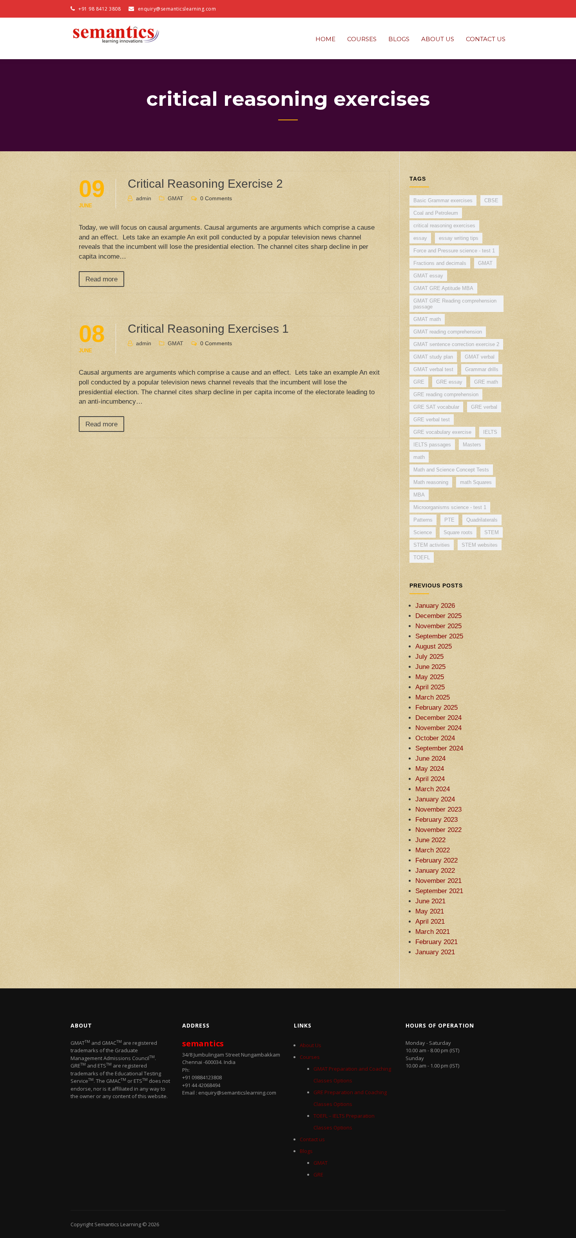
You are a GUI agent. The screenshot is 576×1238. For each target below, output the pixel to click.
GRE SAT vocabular (436, 407)
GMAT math (427, 319)
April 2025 (430, 687)
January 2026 (435, 605)
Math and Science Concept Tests (451, 470)
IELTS (490, 432)
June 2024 (430, 758)
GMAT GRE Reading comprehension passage (454, 304)
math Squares (476, 482)
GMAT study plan (433, 357)
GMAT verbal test (433, 369)
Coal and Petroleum (435, 213)
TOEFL (421, 557)
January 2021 (435, 951)
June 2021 (430, 900)
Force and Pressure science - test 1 (454, 251)
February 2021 (436, 941)
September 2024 (439, 748)
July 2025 (429, 656)
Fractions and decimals (439, 263)
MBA (419, 495)
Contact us (485, 39)
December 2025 (438, 615)
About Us (437, 39)
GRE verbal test (431, 419)
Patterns (423, 520)
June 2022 (430, 839)
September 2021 (439, 890)
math (419, 457)
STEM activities (431, 545)
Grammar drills (481, 369)
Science (422, 532)
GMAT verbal (479, 357)
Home (325, 39)
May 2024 (429, 768)
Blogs (398, 39)
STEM (491, 532)
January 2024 (435, 799)
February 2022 (436, 860)
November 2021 (438, 880)
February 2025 (436, 707)
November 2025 (438, 625)
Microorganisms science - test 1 (449, 507)
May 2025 (429, 676)
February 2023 (436, 819)
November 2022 (438, 829)
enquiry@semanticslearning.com (177, 8)
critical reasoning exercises (444, 225)
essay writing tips (458, 238)
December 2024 (438, 717)
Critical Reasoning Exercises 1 (208, 328)
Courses (362, 39)
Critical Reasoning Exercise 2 (205, 183)
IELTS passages (432, 445)
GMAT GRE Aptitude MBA (443, 288)
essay (420, 238)
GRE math (486, 382)
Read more (101, 279)
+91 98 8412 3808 (99, 8)
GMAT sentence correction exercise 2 (456, 344)
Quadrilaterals (482, 520)
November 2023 (438, 809)
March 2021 (432, 931)
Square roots (458, 532)
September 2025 (439, 636)
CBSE (491, 200)
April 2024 (430, 778)
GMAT (175, 198)
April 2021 (430, 921)
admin (143, 198)
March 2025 (432, 697)
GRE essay (449, 382)
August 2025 (433, 646)
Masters (472, 445)
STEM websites (480, 545)
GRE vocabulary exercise (442, 432)
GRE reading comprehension (445, 394)
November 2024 (438, 727)
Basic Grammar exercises (443, 200)
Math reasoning (430, 482)
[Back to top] (559, 1221)
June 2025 (430, 666)
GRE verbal (484, 407)
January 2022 (435, 870)
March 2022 (432, 850)
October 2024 (435, 737)
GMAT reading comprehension (447, 332)
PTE (449, 520)
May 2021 (429, 911)
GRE (418, 382)
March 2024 (432, 788)
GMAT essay (428, 276)
